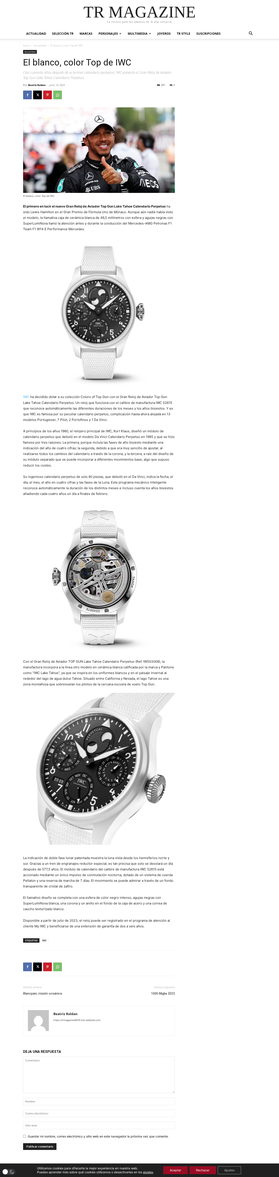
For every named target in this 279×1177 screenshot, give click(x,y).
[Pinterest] (47, 95)
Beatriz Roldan (37, 85)
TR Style (183, 33)
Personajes (108, 33)
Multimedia (138, 33)
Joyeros (164, 33)
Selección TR (62, 33)
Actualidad (36, 33)
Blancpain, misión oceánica (42, 993)
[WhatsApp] (57, 95)
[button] (250, 34)
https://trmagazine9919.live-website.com (76, 1020)
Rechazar (202, 1170)
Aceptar (175, 1170)
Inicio (26, 45)
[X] (37, 95)
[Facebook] (27, 95)
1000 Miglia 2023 (163, 993)
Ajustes (229, 1170)
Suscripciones (208, 33)
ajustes (148, 1172)
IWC (26, 397)
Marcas (86, 33)
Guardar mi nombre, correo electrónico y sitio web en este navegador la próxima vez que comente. (98, 1136)
